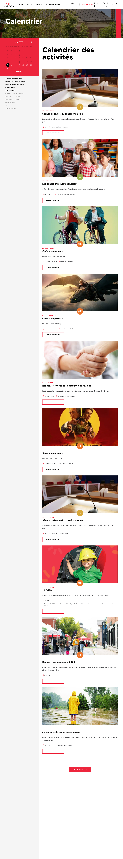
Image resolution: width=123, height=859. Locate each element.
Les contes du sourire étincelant (59, 184)
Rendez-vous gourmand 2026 (58, 662)
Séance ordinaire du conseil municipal (62, 114)
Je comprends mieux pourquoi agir (61, 732)
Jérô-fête (47, 590)
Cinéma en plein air (52, 251)
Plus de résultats (80, 769)
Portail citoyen (106, 4)
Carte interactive (74, 4)
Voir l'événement (53, 133)
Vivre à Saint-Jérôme (52, 4)
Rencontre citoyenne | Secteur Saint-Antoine (66, 386)
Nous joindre (97, 4)
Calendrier (14, 28)
